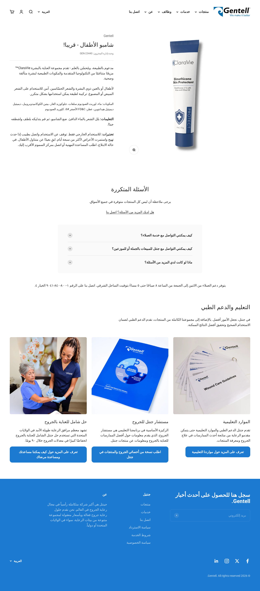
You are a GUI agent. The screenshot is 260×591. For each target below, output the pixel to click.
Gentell (109, 36)
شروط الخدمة (141, 535)
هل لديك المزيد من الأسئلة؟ (135, 212)
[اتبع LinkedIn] (216, 561)
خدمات (185, 12)
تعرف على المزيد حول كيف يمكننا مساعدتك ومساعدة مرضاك (48, 454)
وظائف (166, 12)
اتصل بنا (134, 12)
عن (150, 12)
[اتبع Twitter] (237, 561)
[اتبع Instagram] (227, 561)
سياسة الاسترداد (140, 527)
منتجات (204, 12)
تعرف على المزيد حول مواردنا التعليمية (218, 452)
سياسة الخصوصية (139, 542)
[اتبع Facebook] (247, 561)
